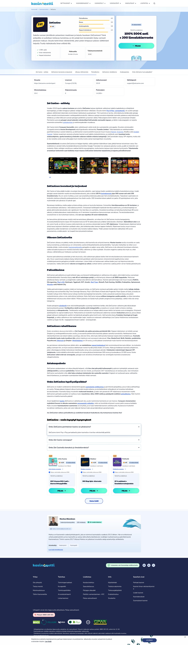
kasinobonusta (106, 193)
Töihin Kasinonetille (40, 594)
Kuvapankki (62, 586)
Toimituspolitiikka (64, 590)
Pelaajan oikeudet (89, 590)
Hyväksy (149, 640)
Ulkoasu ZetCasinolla (81, 72)
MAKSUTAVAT (129, 3)
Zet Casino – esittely (42, 72)
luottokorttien (68, 122)
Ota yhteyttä (37, 582)
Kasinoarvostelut (43, 9)
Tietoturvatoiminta (114, 586)
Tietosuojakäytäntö (115, 590)
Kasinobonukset (138, 597)
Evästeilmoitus (113, 594)
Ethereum (60, 341)
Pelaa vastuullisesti (90, 598)
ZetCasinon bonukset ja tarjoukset (61, 72)
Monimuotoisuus (39, 590)
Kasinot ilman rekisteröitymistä (143, 587)
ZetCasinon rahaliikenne (109, 72)
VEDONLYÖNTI (114, 3)
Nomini (113, 132)
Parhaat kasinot (138, 582)
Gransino (120, 132)
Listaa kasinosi (63, 598)
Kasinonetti (34, 9)
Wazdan (50, 284)
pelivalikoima (126, 394)
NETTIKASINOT (65, 3)
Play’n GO (60, 282)
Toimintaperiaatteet (65, 582)
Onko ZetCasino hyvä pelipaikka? (142, 72)
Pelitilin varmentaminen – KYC (93, 594)
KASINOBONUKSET (82, 3)
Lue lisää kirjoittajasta (56, 550)
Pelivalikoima (95, 72)
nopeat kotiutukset (98, 345)
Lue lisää (48, 641)
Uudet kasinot (138, 593)
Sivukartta (111, 598)
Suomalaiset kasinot (140, 601)
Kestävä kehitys (88, 582)
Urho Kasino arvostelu (55, 469)
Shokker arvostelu (86, 469)
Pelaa (138, 46)
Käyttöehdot (112, 582)
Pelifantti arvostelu (118, 469)
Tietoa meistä (38, 586)
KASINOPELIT (99, 3)
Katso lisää (94, 501)
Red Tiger (94, 282)
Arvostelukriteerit (64, 594)
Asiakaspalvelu (124, 72)
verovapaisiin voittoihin (85, 403)
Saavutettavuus (88, 586)
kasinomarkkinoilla (75, 247)
